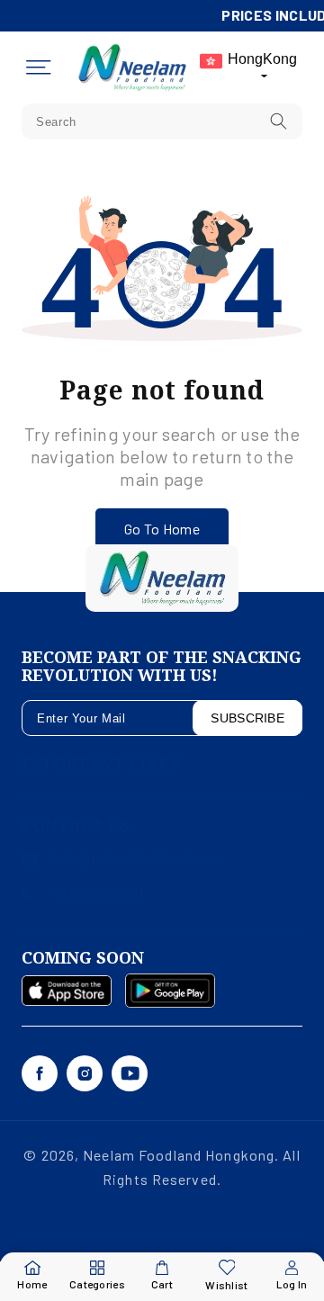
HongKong (262, 59)
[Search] (279, 121)
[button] (38, 67)
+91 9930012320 (94, 892)
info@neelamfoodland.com (134, 857)
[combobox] (162, 121)
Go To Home (162, 528)
